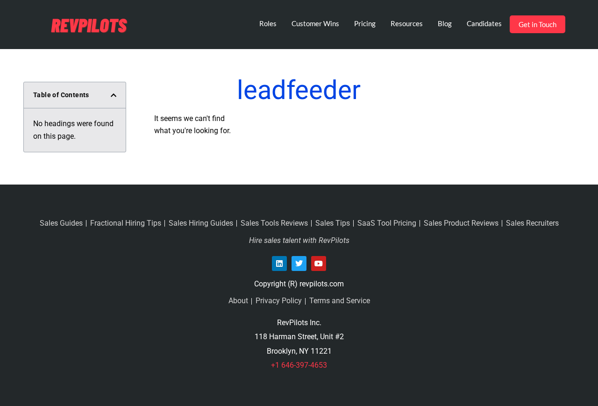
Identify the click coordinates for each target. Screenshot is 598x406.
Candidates (484, 23)
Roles (268, 23)
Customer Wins (315, 23)
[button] (113, 95)
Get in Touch (537, 24)
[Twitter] (299, 263)
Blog (445, 23)
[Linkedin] (279, 263)
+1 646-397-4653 (299, 365)
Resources (407, 23)
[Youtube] (318, 263)
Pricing (365, 23)
